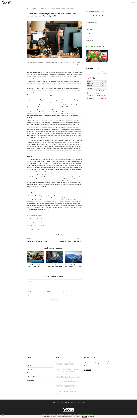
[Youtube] (131, 3)
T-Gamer (68, 388)
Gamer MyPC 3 (73, 371)
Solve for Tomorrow (69, 386)
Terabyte (66, 391)
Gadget (75, 2)
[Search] (135, 3)
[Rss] (132, 3)
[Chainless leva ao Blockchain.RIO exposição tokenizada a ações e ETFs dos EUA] (54, 257)
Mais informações (91, 416)
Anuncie (85, 414)
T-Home (73, 388)
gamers (58, 374)
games (63, 374)
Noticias (56, 2)
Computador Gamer (61, 366)
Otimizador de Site (91, 414)
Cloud (71, 364)
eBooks (88, 33)
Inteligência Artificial (65, 376)
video (58, 393)
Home (28, 8)
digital (64, 369)
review (58, 381)
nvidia (68, 379)
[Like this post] (56, 234)
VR (61, 393)
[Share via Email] (62, 234)
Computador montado (72, 366)
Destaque (58, 369)
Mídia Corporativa (98, 2)
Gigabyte (69, 374)
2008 (47, 414)
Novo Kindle (89, 29)
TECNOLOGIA (59, 391)
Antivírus (88, 26)
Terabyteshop (73, 391)
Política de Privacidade (91, 22)
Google (75, 374)
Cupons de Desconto (91, 37)
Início (50, 2)
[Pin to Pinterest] (61, 234)
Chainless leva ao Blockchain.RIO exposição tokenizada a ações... (55, 266)
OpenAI (37, 229)
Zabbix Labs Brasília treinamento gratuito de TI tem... (35, 266)
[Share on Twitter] (59, 235)
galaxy (69, 369)
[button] (28, 261)
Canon (66, 364)
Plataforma (74, 379)
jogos (78, 376)
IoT (73, 376)
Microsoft (59, 379)
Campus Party (59, 364)
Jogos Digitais (89, 40)
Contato (121, 2)
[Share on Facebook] (58, 234)
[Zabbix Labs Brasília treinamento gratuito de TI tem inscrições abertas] (35, 257)
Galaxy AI (76, 369)
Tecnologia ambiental (111, 2)
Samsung (64, 381)
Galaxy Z (58, 371)
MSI (64, 379)
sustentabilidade (60, 388)
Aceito (84, 416)
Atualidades (83, 2)
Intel (58, 376)
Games (70, 2)
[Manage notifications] (3, 415)
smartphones (59, 386)
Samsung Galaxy (71, 381)
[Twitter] (129, 3)
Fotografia (63, 2)
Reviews (90, 2)
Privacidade (79, 414)
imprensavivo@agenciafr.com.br (34, 222)
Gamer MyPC (65, 371)
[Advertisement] (98, 163)
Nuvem (32, 229)
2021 (55, 414)
